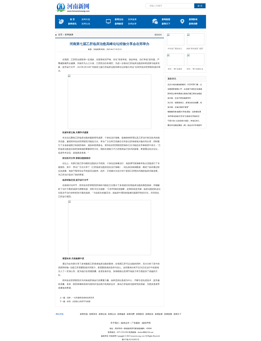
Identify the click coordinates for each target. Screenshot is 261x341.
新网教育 (119, 24)
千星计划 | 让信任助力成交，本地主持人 (184, 121)
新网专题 (86, 19)
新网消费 (131, 314)
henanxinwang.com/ (137, 336)
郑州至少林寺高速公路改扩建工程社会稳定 (185, 94)
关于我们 (114, 323)
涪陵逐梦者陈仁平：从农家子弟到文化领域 (185, 89)
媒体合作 (125, 323)
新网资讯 (93, 314)
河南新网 (97, 49)
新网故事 (132, 24)
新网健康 (132, 19)
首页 (60, 35)
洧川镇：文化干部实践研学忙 (179, 98)
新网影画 (149, 314)
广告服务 (136, 323)
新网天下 (177, 314)
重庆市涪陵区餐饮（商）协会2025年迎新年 (185, 125)
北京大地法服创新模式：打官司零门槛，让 (185, 84)
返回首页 (158, 35)
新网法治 (119, 19)
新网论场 (86, 24)
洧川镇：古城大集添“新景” (178, 107)
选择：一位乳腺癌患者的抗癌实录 (80, 298)
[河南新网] (73, 12)
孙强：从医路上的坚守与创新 (78, 301)
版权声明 (146, 323)
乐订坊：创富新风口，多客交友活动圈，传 (185, 103)
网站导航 (60, 314)
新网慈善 (168, 314)
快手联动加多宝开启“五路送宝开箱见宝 (184, 116)
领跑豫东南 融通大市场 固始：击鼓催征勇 (184, 112)
